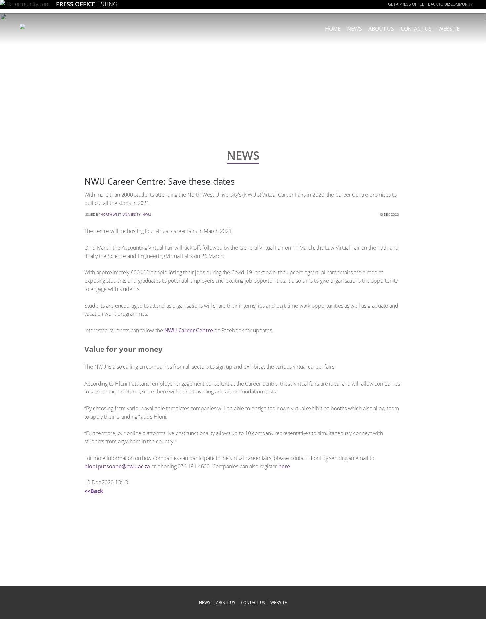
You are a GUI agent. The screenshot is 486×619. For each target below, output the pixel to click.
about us (381, 28)
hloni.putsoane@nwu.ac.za (117, 466)
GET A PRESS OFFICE (406, 4)
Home (333, 28)
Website (449, 28)
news (354, 28)
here (284, 466)
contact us (253, 602)
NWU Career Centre (188, 330)
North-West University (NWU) (126, 214)
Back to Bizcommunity (450, 4)
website (278, 602)
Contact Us (416, 28)
